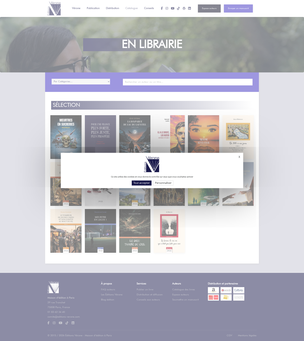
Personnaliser (163, 183)
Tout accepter (141, 183)
